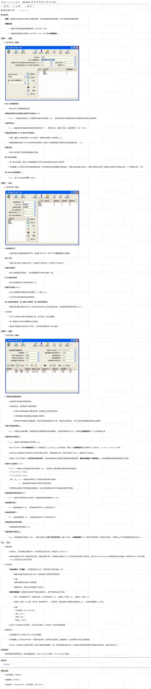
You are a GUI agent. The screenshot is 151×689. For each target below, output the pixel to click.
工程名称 (6, 664)
